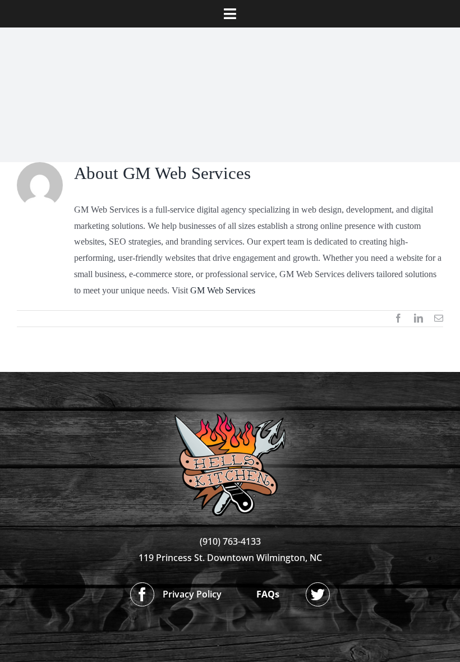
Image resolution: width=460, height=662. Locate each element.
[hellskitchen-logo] (230, 398)
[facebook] (142, 594)
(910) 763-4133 (230, 541)
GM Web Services (222, 290)
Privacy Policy (192, 594)
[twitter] (318, 594)
